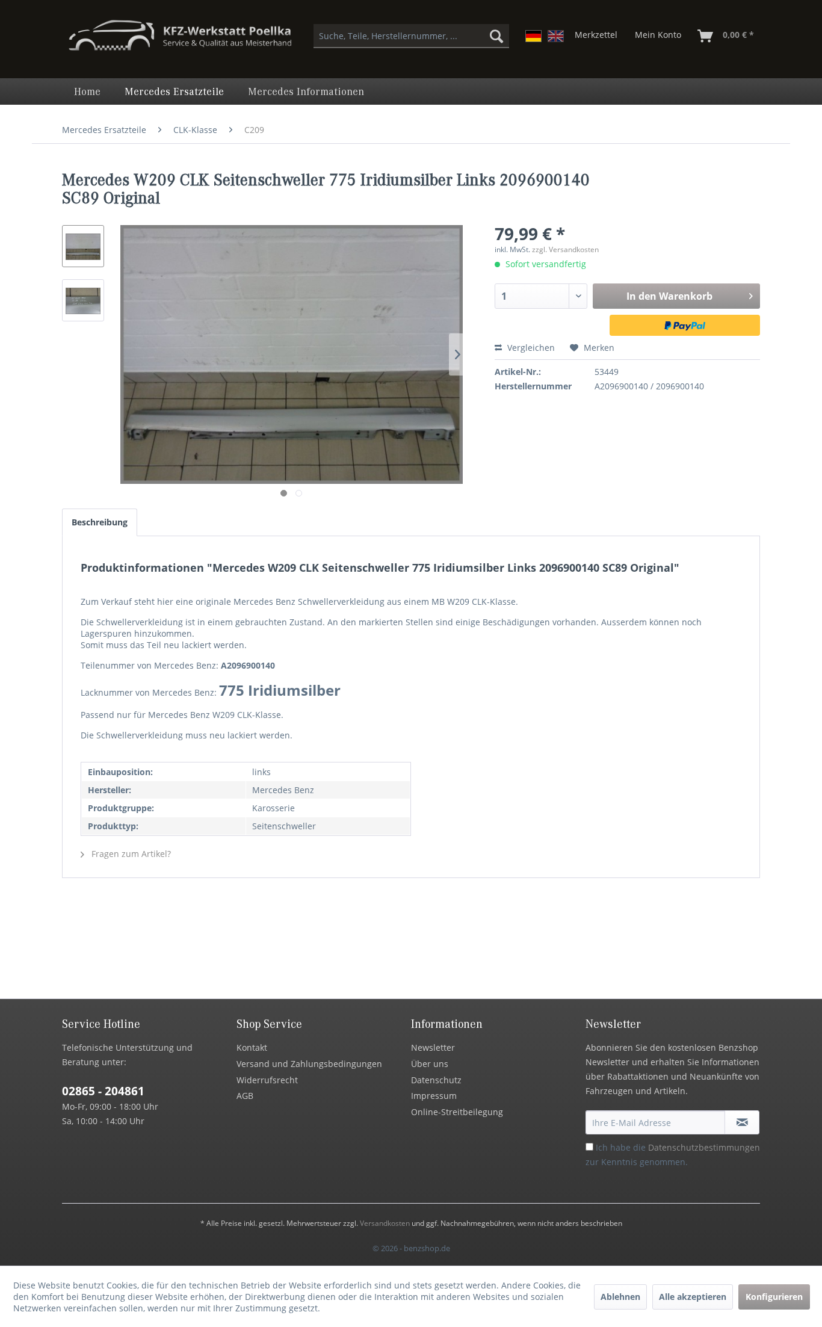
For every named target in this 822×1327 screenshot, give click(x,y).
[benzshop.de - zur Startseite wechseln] (180, 41)
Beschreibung (100, 522)
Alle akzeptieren (692, 1296)
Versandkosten (385, 1223)
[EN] (556, 36)
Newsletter (433, 1047)
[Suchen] (496, 36)
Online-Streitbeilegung (457, 1112)
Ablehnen (620, 1296)
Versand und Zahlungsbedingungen (309, 1063)
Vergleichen (530, 347)
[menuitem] (411, 36)
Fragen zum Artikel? (130, 853)
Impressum (434, 1095)
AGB (244, 1095)
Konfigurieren (774, 1296)
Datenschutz (436, 1080)
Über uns (429, 1063)
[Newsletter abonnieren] (742, 1122)
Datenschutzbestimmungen (704, 1147)
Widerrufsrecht (267, 1080)
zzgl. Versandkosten (565, 249)
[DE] (533, 36)
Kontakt (251, 1047)
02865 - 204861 (103, 1091)
